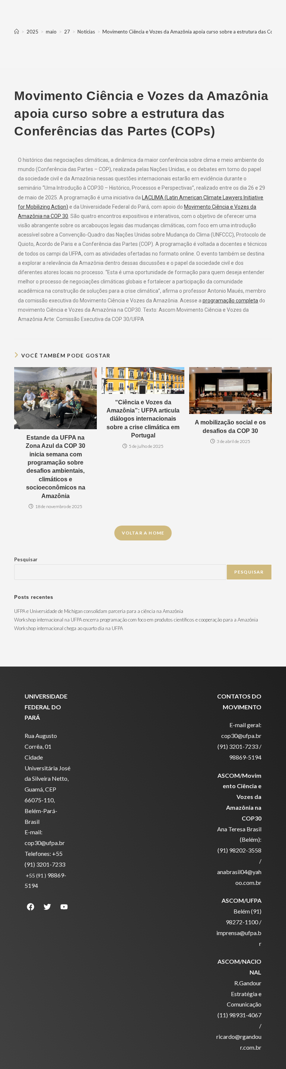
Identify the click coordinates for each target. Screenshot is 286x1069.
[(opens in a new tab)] (230, 390)
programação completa (230, 301)
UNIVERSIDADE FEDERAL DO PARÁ (46, 707)
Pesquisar (26, 559)
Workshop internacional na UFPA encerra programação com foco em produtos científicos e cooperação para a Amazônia (136, 620)
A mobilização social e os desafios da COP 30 (230, 426)
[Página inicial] (16, 32)
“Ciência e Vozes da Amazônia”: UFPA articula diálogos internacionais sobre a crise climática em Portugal (143, 419)
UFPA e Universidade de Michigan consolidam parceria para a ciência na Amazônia (98, 611)
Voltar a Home (143, 533)
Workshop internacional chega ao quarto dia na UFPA (68, 628)
